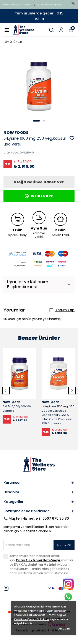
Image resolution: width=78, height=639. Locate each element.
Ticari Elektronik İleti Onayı (38, 560)
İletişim (27, 5)
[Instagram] (6, 588)
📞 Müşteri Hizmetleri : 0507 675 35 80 (47, 5)
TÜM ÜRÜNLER (12, 42)
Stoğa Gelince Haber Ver (39, 182)
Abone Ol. (64, 545)
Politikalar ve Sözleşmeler (12, 5)
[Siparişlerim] (61, 30)
